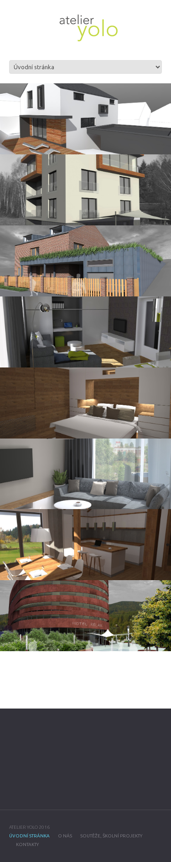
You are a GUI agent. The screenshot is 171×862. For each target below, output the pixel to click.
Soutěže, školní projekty (111, 835)
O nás (65, 835)
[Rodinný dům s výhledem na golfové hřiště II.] (85, 544)
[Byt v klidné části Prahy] (85, 474)
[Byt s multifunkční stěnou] (85, 331)
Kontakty (27, 844)
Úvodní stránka (29, 835)
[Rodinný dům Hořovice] (85, 118)
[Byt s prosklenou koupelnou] (85, 403)
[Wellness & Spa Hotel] (85, 615)
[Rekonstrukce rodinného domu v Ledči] (85, 260)
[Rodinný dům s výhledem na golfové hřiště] (85, 189)
